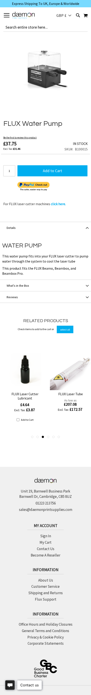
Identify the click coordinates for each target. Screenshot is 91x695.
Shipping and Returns (45, 592)
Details (11, 228)
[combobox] (45, 27)
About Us (45, 580)
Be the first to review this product (20, 137)
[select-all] (65, 329)
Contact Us (45, 548)
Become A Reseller (45, 555)
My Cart (45, 542)
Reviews (12, 297)
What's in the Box (18, 286)
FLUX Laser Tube (70, 394)
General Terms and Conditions (45, 630)
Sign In (45, 535)
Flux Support (45, 599)
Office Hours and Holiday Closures (45, 624)
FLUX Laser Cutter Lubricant (24, 396)
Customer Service (45, 586)
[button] (63, 15)
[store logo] (23, 15)
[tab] (45, 227)
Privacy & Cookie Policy (45, 637)
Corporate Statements (46, 643)
